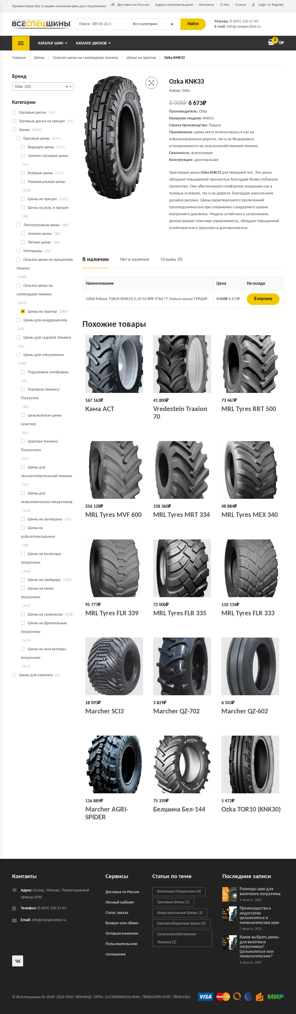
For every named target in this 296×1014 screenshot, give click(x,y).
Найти (193, 24)
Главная (19, 58)
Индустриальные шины (180, 913)
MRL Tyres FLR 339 (111, 613)
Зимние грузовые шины (48, 156)
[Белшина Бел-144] (183, 764)
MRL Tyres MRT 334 (181, 515)
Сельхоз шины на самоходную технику (85, 58)
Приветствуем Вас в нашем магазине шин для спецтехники (59, 6)
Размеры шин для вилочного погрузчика (260, 891)
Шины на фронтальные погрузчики (44, 627)
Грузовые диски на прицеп (42, 121)
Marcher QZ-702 (176, 711)
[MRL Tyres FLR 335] (183, 568)
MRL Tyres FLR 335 (179, 613)
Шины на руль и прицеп (48, 208)
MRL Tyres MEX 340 (249, 515)
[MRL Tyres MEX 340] (251, 470)
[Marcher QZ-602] (251, 666)
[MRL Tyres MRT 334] (183, 470)
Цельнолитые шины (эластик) (41, 419)
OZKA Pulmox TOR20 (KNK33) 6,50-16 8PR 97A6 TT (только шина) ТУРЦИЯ (146, 299)
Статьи (241, 5)
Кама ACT (99, 409)
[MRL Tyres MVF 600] (115, 470)
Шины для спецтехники (43, 355)
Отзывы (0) (172, 259)
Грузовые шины (36, 138)
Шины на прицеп (42, 199)
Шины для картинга (36, 675)
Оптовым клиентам (122, 933)
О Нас (225, 5)
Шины (39, 58)
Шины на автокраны (45, 519)
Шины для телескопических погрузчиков (47, 497)
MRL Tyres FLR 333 (248, 613)
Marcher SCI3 (104, 711)
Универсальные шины (46, 182)
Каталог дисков (91, 43)
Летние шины (39, 242)
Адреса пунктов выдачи (174, 5)
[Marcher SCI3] (115, 666)
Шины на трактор (141, 58)
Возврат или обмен (122, 923)
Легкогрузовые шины (41, 225)
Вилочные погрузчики (179, 891)
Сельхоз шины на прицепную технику (44, 264)
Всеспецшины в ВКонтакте (17, 960)
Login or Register (271, 5)
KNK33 (208, 118)
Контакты (206, 5)
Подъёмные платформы (48, 372)
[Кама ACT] (115, 364)
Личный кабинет (120, 902)
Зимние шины (40, 234)
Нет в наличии (134, 259)
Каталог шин (50, 43)
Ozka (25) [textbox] (41, 87)
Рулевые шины (40, 173)
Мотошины (32, 251)
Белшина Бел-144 (179, 809)
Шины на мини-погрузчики (37, 592)
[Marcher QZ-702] (183, 666)
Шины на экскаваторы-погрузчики (44, 653)
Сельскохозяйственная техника (176, 938)
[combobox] (43, 87)
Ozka (203, 111)
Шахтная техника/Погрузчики (39, 445)
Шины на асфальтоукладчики (38, 532)
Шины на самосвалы (45, 614)
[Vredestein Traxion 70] (183, 364)
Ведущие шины (41, 147)
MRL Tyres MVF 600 (113, 515)
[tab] (98, 262)
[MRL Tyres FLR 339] (115, 568)
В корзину (263, 299)
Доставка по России (133, 5)
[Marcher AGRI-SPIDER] (115, 764)
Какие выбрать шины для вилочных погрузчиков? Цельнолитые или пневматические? (259, 947)
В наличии (95, 260)
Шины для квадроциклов (45, 320)
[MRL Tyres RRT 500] (251, 364)
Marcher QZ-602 (244, 711)
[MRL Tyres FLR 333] (251, 568)
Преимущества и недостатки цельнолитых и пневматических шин (259, 915)
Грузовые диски (32, 112)
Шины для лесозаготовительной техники (46, 471)
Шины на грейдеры (44, 580)
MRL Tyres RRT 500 (248, 409)
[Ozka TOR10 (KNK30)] (251, 764)
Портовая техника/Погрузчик (40, 393)
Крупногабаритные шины (181, 923)
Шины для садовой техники (47, 337)
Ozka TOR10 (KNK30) (251, 809)
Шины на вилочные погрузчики (41, 558)
